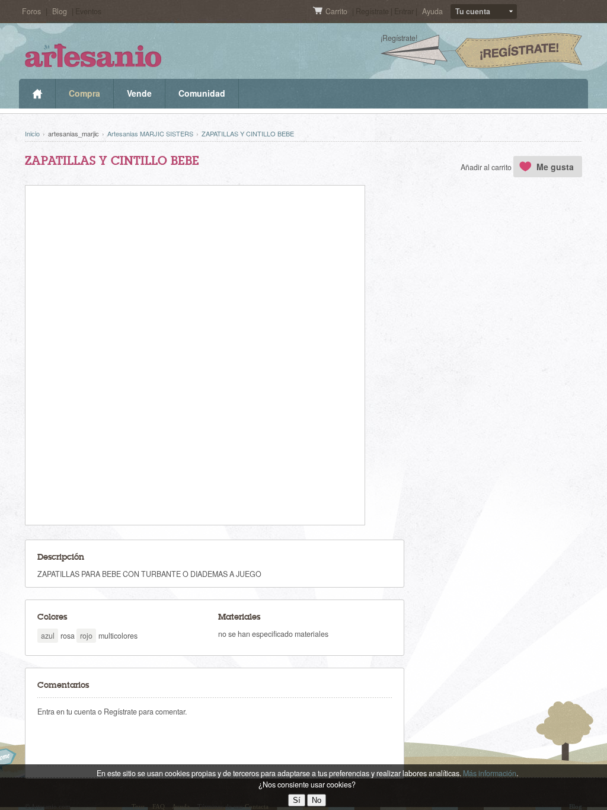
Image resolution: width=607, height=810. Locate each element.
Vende (139, 93)
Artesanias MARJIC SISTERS (150, 133)
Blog (59, 11)
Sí (297, 800)
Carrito (337, 11)
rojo (86, 635)
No (316, 800)
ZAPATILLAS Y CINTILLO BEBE (248, 133)
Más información (489, 773)
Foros (31, 11)
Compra (84, 93)
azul (48, 635)
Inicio (37, 94)
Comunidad (201, 93)
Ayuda (432, 11)
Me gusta (555, 167)
